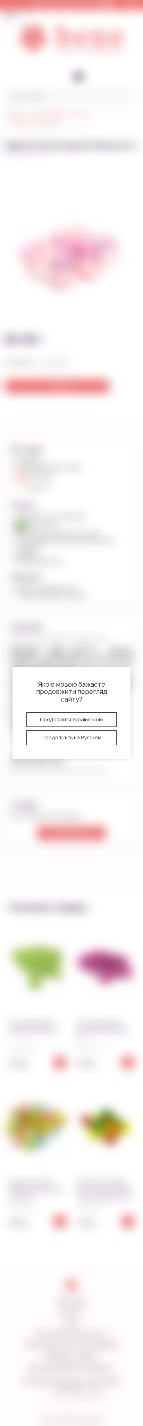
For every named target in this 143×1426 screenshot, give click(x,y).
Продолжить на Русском (71, 737)
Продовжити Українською (71, 719)
